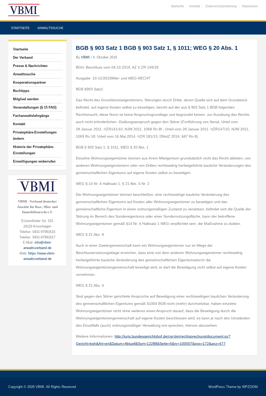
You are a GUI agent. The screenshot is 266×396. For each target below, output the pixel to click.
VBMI (85, 57)
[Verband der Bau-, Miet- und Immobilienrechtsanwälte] (23, 9)
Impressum (250, 6)
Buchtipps (21, 91)
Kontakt (194, 6)
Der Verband (23, 57)
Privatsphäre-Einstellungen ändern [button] (35, 135)
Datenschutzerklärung (221, 6)
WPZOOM (250, 387)
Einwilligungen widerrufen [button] (34, 161)
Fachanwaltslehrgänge (31, 116)
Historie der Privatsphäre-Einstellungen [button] (33, 150)
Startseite (177, 6)
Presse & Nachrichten (30, 66)
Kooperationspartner (29, 82)
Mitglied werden (26, 99)
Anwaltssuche (50, 28)
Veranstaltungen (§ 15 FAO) (34, 107)
